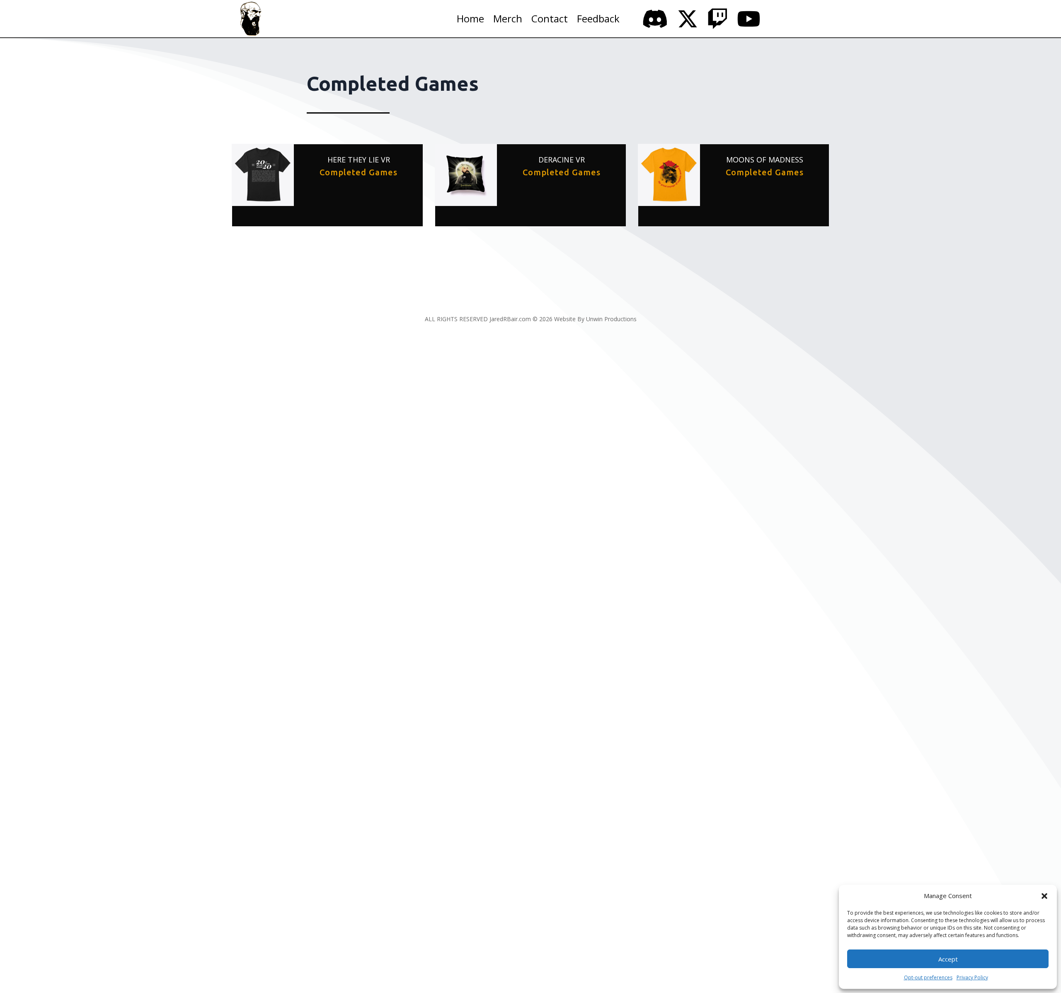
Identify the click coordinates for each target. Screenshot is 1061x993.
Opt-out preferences (928, 977)
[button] (1044, 896)
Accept (948, 959)
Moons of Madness (764, 160)
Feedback (598, 20)
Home (470, 20)
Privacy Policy (972, 977)
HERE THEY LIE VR (358, 160)
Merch (507, 20)
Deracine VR (561, 160)
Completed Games (358, 172)
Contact (549, 20)
